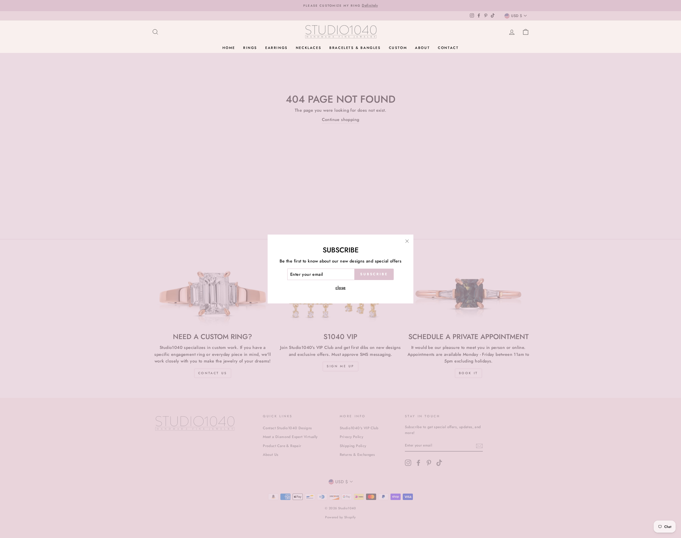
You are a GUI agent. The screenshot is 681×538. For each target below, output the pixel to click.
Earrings (276, 47)
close (340, 288)
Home (228, 47)
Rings (250, 47)
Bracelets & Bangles (355, 47)
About (422, 47)
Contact (448, 47)
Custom (398, 47)
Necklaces (308, 47)
